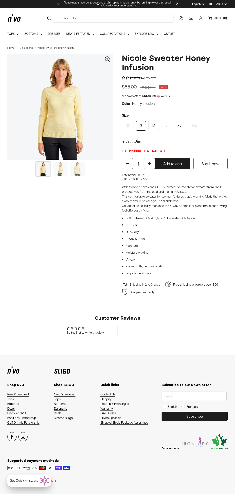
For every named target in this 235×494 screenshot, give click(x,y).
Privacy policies (110, 418)
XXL (194, 125)
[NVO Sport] (14, 18)
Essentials (60, 408)
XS (128, 125)
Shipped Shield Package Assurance (124, 422)
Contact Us (107, 394)
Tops (10, 399)
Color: (138, 103)
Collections (26, 47)
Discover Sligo (63, 418)
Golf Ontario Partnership (23, 422)
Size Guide (129, 142)
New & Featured (18, 394)
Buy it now (210, 163)
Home (11, 47)
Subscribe (194, 416)
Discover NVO (16, 413)
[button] (216, 18)
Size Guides (108, 413)
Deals (11, 408)
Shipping (106, 399)
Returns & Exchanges (114, 403)
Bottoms (13, 403)
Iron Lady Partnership (21, 418)
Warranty (106, 408)
